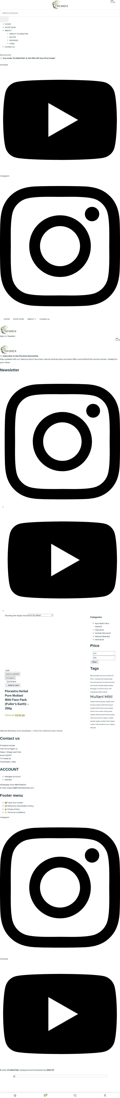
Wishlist (8, 780)
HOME (8, 24)
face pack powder (96, 682)
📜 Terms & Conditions (15, 812)
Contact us (10, 47)
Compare (10, 678)
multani (104, 692)
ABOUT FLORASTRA (18, 34)
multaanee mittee (96, 692)
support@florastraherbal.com (20, 788)
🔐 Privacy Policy (12, 809)
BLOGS (12, 37)
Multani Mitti (101, 697)
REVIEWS (13, 40)
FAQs (11, 43)
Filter (94, 662)
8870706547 (20, 785)
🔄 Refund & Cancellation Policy (19, 806)
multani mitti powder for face (99, 714)
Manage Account (12, 776)
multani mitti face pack (97, 701)
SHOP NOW (10, 27)
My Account (5, 55)
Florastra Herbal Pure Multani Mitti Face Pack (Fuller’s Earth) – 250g (17, 699)
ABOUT (8, 30)
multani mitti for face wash (99, 708)
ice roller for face (102, 689)
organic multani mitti (102, 721)
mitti (110, 689)
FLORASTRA (13, 1070)
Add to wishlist (12, 674)
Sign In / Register (7, 336)
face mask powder (106, 679)
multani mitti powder (105, 711)
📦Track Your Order (14, 802)
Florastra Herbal (103, 685)
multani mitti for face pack (104, 705)
